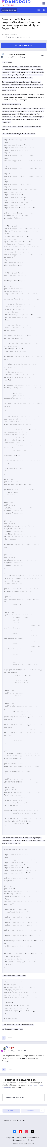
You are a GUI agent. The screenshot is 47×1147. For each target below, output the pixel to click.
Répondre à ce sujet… (16, 1097)
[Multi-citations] (4, 1038)
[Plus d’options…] (42, 55)
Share (11, 1111)
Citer (10, 1038)
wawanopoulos (11, 35)
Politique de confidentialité (28, 1137)
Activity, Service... (23, 37)
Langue (10, 1137)
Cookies (31, 1140)
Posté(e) (17, 57)
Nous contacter (19, 1140)
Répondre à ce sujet (23, 45)
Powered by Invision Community (23, 1143)
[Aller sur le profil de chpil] (4, 1049)
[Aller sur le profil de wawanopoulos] (4, 55)
